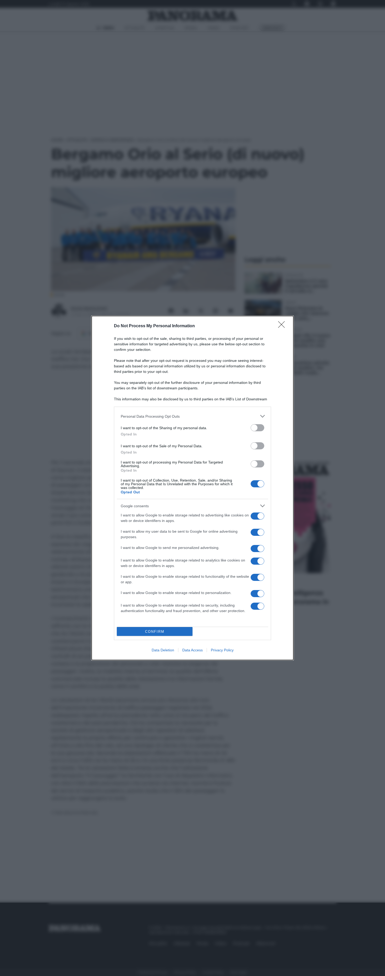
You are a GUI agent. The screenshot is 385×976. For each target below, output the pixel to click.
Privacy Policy (222, 650)
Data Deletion (163, 650)
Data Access (192, 650)
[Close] (283, 326)
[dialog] (192, 488)
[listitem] (192, 416)
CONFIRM (154, 632)
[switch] (257, 427)
